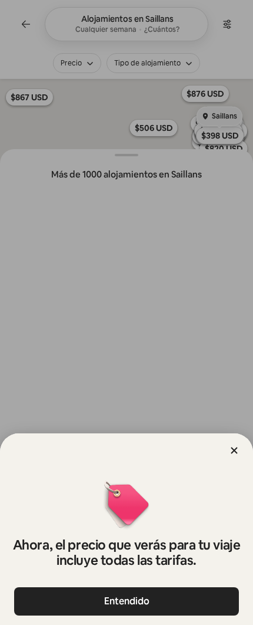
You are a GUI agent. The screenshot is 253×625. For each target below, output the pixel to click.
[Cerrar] (234, 450)
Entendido (126, 601)
